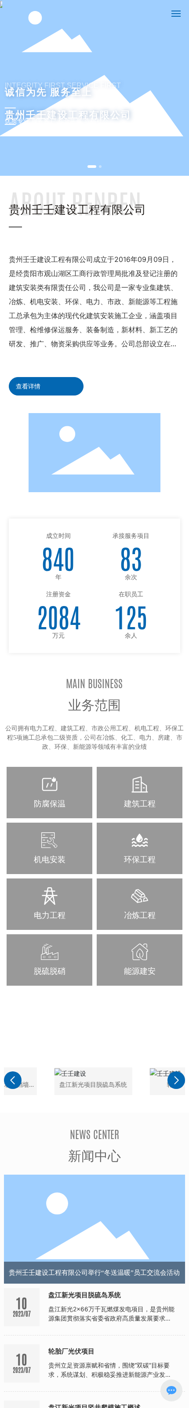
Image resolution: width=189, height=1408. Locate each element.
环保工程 (140, 859)
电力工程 (49, 915)
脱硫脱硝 (49, 971)
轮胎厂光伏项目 (151, 1084)
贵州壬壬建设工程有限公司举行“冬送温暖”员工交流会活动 (94, 1272)
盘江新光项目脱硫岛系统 (57, 1084)
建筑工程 (140, 803)
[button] (91, 166)
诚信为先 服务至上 (48, 88)
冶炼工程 (140, 915)
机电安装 (49, 859)
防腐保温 (49, 803)
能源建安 (140, 971)
